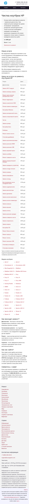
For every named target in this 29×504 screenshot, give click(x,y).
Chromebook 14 (9, 265)
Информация (5, 423)
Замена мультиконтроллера (10, 140)
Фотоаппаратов (6, 403)
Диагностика (5, 434)
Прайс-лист (5, 444)
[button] (26, 489)
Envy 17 (7, 280)
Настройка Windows (8, 109)
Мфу (3, 408)
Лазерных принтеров (7, 407)
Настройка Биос (7, 126)
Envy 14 (18, 277)
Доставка (4, 440)
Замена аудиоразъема (9, 186)
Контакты (23, 7)
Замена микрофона (8, 175)
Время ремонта (6, 427)
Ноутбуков (4, 391)
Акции (3, 442)
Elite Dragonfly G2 (9, 268)
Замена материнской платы (10, 113)
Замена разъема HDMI (9, 143)
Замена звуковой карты (9, 150)
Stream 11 (18, 311)
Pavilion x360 (19, 296)
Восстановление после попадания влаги (9, 183)
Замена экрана (7, 224)
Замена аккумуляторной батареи (9, 161)
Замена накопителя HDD (9, 103)
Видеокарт (4, 416)
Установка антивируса (8, 244)
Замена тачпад (7, 179)
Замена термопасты (8, 220)
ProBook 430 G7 (20, 299)
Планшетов (5, 393)
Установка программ (8, 248)
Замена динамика (7, 193)
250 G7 (6, 262)
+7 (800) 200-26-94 (21, 2)
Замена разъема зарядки (9, 214)
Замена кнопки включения (10, 197)
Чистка (4, 120)
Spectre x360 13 (20, 308)
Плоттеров (4, 412)
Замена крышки (7, 207)
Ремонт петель (6, 237)
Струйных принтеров (7, 414)
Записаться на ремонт (10, 45)
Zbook (17, 314)
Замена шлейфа (7, 154)
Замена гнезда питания (9, 168)
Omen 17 (18, 289)
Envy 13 (7, 277)
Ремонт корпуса (7, 234)
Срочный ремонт (6, 425)
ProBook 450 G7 (9, 302)
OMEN (6, 286)
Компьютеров (5, 397)
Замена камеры (7, 172)
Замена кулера (7, 123)
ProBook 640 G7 (20, 302)
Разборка (5, 130)
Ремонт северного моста (9, 157)
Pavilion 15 (7, 296)
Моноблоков (5, 399)
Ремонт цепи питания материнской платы (8, 95)
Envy (17, 274)
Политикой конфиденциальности (11, 497)
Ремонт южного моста (8, 133)
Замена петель (7, 210)
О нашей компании (7, 446)
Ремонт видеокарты (8, 99)
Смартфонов (5, 389)
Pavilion (7, 292)
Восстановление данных (8, 431)
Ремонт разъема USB (8, 241)
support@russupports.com (8, 457)
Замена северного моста (9, 217)
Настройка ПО (6, 227)
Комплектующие (6, 436)
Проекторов (5, 401)
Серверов (4, 410)
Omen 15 (18, 286)
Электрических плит (7, 405)
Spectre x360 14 (9, 311)
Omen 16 (7, 289)
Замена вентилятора (8, 190)
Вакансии (4, 448)
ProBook (7, 299)
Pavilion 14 (18, 292)
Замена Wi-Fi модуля (8, 88)
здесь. (18, 501)
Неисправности (6, 429)
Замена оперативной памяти (10, 116)
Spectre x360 (8, 308)
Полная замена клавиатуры (10, 106)
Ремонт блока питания (8, 231)
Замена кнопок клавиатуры (10, 200)
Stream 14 (7, 314)
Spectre (7, 305)
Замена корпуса (7, 203)
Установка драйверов (8, 137)
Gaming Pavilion (9, 283)
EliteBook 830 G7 (9, 274)
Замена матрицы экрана (9, 91)
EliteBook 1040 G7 (9, 271)
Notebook (18, 283)
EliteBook (18, 268)
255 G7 (18, 262)
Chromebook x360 (20, 265)
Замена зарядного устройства (10, 165)
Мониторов (4, 395)
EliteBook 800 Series (21, 271)
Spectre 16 (18, 305)
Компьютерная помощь (8, 433)
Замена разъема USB (8, 147)
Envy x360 (18, 280)
